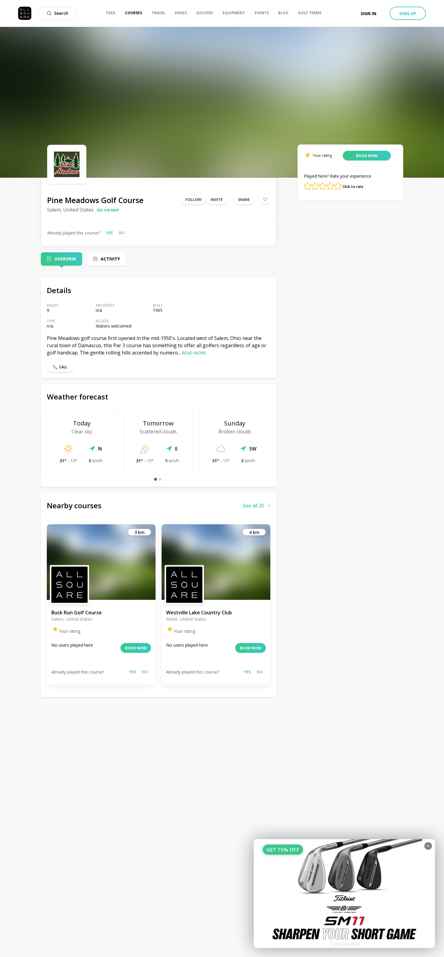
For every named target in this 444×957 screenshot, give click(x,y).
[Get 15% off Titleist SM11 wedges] (344, 893)
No (122, 232)
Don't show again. (346, 943)
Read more (194, 353)
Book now (135, 648)
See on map (108, 210)
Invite (217, 199)
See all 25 (253, 505)
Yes (109, 232)
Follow (193, 199)
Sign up (407, 13)
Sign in (368, 13)
